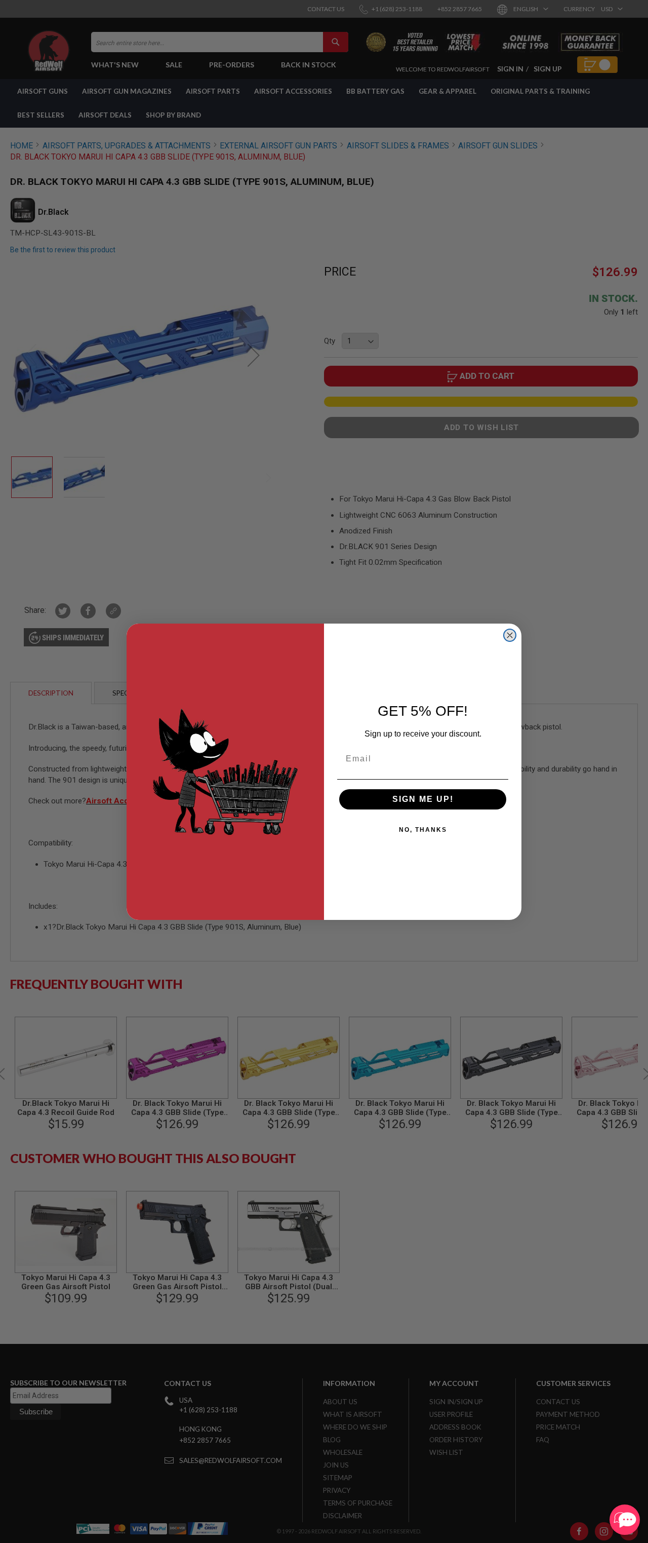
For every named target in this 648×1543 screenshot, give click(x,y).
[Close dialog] (509, 635)
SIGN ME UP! (423, 799)
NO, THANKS (423, 829)
